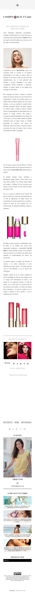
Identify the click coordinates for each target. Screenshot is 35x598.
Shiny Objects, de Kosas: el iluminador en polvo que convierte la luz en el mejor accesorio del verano (17, 520)
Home (16, 422)
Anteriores (26, 422)
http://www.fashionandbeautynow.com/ (22, 578)
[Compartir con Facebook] (17, 363)
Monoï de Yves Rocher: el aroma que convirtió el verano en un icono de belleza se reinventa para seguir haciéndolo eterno (17, 549)
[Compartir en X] (14, 363)
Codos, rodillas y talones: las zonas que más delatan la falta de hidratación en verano (17, 535)
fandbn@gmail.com (17, 486)
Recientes (8, 422)
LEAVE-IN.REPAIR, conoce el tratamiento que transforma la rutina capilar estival (17, 507)
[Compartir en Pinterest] (21, 363)
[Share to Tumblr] (24, 363)
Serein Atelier (20, 590)
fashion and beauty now (17, 575)
